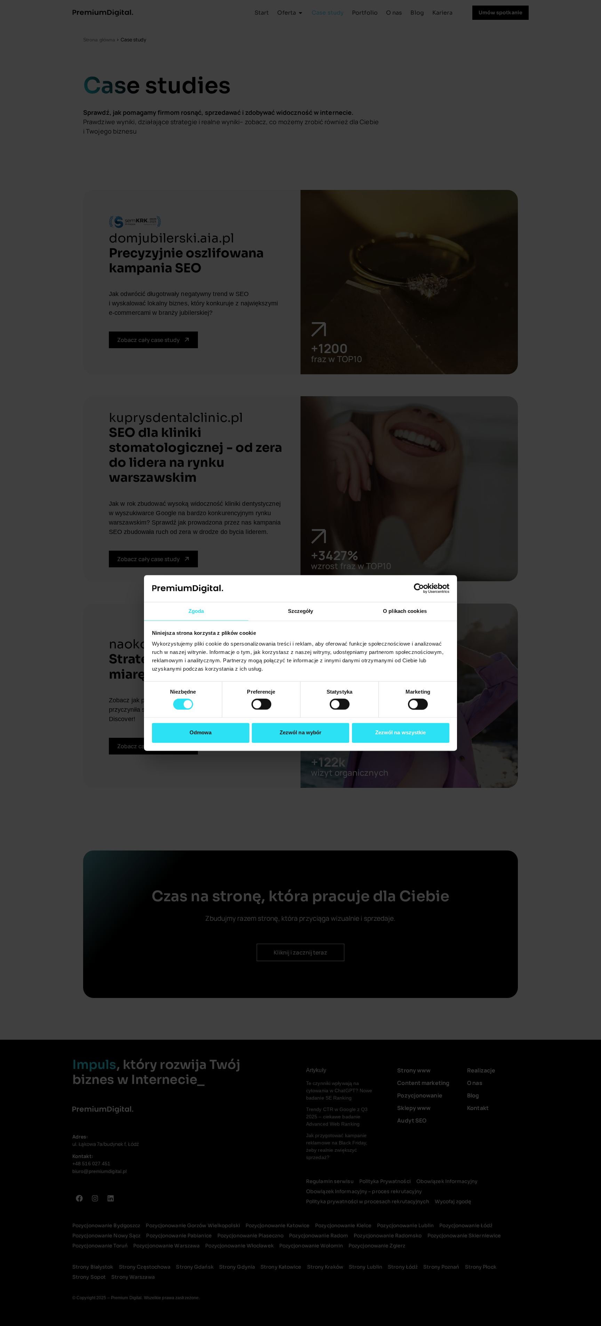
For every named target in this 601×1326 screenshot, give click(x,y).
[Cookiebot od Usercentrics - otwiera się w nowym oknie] (418, 588)
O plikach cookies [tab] (405, 611)
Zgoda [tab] (196, 611)
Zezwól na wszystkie (400, 733)
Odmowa (201, 733)
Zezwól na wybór (301, 733)
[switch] (261, 704)
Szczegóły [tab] (300, 611)
